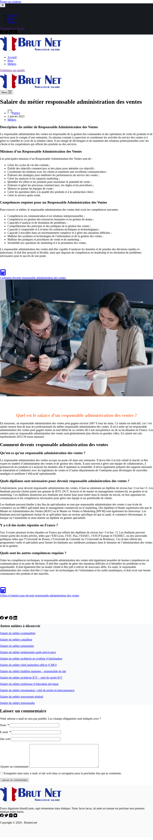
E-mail (5, 732)
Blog (10, 18)
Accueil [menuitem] (12, 57)
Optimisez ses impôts (12, 28)
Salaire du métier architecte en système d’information (31, 658)
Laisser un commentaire (14, 780)
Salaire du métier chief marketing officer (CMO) (28, 664)
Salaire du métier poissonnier (17, 645)
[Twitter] (6, 32)
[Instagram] (11, 32)
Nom (4, 725)
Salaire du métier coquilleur (16, 639)
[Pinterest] (11, 618)
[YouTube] (15, 32)
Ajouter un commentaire (14, 766)
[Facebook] (2, 32)
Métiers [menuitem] (11, 63)
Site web (5, 739)
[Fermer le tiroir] (2, 5)
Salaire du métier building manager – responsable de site (33, 671)
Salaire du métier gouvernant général (21, 696)
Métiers (11, 22)
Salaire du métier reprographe (17, 703)
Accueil (12, 15)
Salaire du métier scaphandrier (17, 633)
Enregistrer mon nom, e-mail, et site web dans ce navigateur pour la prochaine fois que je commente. (63, 773)
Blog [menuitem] (10, 60)
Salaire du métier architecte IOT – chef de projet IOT (31, 677)
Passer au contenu (10, 1)
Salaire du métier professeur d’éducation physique (29, 684)
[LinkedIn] (15, 618)
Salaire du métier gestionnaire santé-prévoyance (28, 652)
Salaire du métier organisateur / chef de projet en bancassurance (37, 690)
